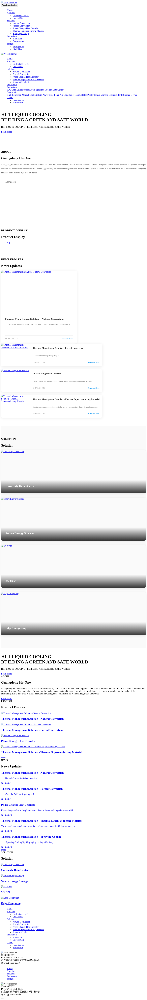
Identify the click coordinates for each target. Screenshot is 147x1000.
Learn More (10, 182)
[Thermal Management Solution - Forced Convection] (15, 355)
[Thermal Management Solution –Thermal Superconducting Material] (15, 406)
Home (9, 10)
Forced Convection (21, 26)
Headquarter (18, 46)
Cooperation (18, 41)
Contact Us (18, 18)
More (3, 757)
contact (10, 44)
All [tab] (8, 243)
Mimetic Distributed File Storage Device (119, 95)
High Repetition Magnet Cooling (22, 95)
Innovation (12, 36)
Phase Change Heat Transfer (25, 28)
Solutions (11, 20)
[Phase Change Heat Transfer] (15, 380)
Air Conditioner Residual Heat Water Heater (80, 95)
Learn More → (8, 132)
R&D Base (18, 49)
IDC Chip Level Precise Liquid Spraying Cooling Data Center (35, 90)
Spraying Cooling (21, 33)
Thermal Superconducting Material (28, 31)
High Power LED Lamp (48, 95)
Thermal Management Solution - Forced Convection (58, 348)
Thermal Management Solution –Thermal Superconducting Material (66, 399)
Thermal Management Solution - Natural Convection (34, 318)
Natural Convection (21, 23)
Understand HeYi (21, 15)
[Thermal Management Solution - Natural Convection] (39, 292)
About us (11, 13)
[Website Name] (9, 2)
